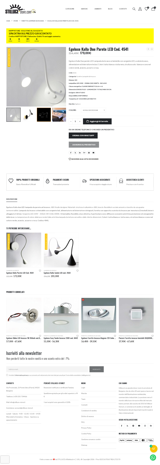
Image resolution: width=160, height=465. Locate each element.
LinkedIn (80, 153)
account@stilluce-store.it (24, 408)
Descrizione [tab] (11, 199)
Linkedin (150, 425)
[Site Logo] (20, 9)
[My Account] (140, 9)
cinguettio (75, 153)
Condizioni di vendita (89, 411)
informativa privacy (21, 375)
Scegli (37, 236)
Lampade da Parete (12, 270)
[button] (134, 8)
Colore (72, 110)
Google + (84, 153)
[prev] (148, 49)
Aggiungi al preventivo (83, 145)
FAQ (82, 422)
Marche (84, 9)
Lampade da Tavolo (50, 270)
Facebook (71, 153)
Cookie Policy (86, 434)
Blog (110, 9)
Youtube (139, 425)
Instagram (145, 425)
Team (83, 399)
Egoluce (77, 104)
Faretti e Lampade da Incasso (86, 76)
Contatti (123, 9)
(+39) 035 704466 (20, 397)
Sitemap (84, 445)
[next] (152, 49)
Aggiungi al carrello (99, 121)
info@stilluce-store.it (17, 402)
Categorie (70, 9)
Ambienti (97, 9)
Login (83, 388)
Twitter (127, 425)
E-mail (93, 153)
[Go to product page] (23, 315)
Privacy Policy (86, 428)
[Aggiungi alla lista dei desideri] (40, 271)
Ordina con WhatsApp (83, 135)
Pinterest (89, 153)
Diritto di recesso (87, 416)
